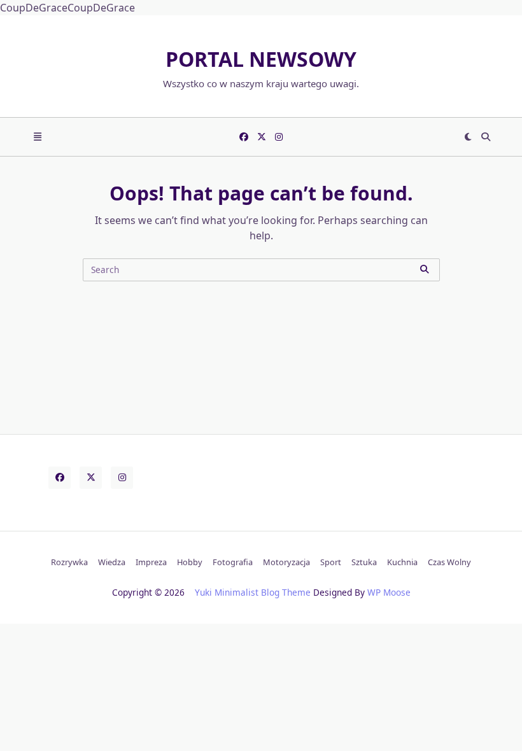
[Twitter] (261, 136)
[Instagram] (279, 136)
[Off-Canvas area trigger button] (37, 137)
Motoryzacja (286, 562)
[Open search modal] (485, 137)
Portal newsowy (261, 59)
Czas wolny (449, 562)
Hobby (189, 562)
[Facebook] (243, 136)
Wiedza (111, 562)
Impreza (151, 562)
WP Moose (389, 592)
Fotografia (233, 562)
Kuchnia (402, 562)
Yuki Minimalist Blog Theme (253, 592)
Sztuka (364, 562)
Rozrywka (69, 562)
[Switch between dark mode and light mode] (468, 137)
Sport (330, 562)
